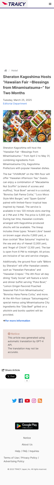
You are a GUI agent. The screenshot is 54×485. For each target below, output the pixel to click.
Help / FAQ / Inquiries (27, 451)
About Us (27, 444)
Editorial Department (15, 103)
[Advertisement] (27, 37)
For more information (17, 320)
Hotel (14, 70)
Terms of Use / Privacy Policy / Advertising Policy (21, 459)
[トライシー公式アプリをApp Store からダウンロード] (29, 413)
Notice (27, 437)
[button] (50, 4)
